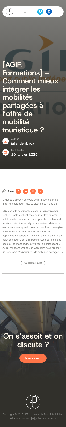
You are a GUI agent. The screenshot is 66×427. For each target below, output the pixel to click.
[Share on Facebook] (18, 191)
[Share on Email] (25, 191)
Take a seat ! (33, 358)
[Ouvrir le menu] (25, 12)
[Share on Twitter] (40, 191)
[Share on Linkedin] (33, 191)
